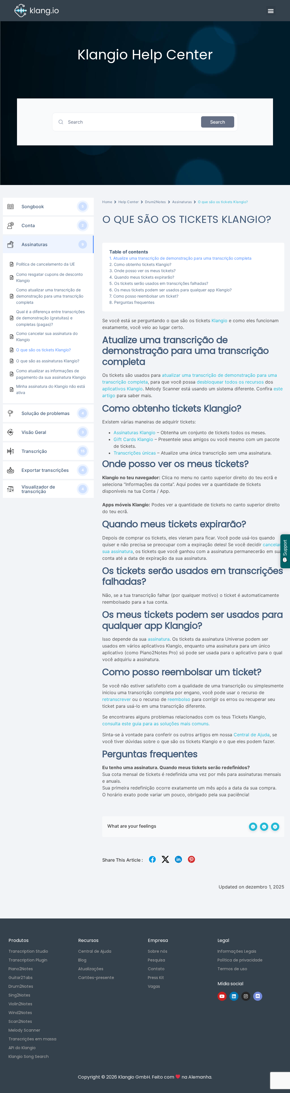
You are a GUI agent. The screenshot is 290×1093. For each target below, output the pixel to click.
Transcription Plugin (27, 960)
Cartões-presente (96, 977)
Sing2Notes (19, 995)
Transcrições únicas (135, 453)
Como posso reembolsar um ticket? (145, 296)
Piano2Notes (20, 969)
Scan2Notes (20, 1021)
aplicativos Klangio (122, 388)
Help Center (128, 202)
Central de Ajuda (252, 734)
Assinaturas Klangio (134, 432)
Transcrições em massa (32, 1039)
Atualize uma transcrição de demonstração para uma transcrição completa (182, 258)
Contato (156, 969)
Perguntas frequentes (134, 302)
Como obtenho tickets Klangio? (142, 264)
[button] (271, 10)
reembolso (179, 699)
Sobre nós (157, 951)
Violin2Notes (20, 1004)
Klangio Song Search (28, 1056)
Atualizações (90, 969)
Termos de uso (232, 969)
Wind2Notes (20, 1012)
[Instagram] (245, 996)
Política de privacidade (240, 960)
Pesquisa (156, 960)
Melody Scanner (24, 1030)
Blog (82, 960)
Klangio (219, 320)
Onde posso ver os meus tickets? (145, 270)
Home (107, 202)
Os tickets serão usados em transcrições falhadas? (161, 283)
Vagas (154, 986)
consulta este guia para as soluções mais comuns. (156, 723)
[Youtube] (222, 996)
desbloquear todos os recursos (230, 382)
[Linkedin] (233, 996)
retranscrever (116, 699)
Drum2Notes (155, 202)
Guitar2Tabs (20, 977)
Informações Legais (237, 951)
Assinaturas (182, 202)
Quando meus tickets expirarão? (144, 277)
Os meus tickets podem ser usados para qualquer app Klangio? (173, 289)
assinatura (159, 639)
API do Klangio (22, 1048)
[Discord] (257, 996)
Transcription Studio (28, 951)
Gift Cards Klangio (133, 439)
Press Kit (156, 977)
